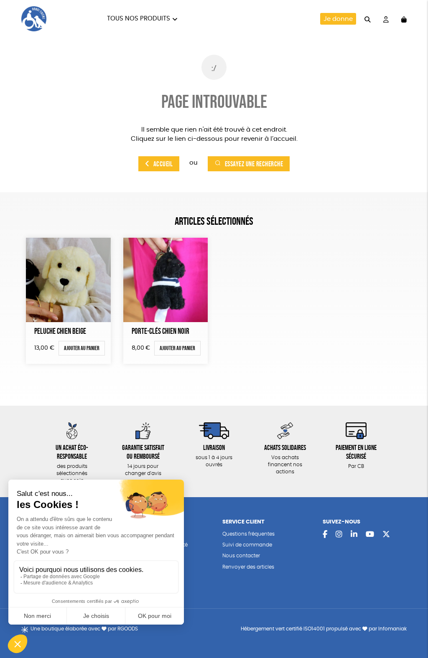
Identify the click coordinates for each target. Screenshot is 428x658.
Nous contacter (241, 556)
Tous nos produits (138, 18)
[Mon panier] (404, 18)
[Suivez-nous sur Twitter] (386, 535)
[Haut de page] (411, 624)
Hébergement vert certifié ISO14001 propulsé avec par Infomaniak (324, 629)
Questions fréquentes (248, 534)
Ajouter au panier (81, 348)
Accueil (163, 164)
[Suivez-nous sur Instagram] (339, 535)
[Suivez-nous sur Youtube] (370, 535)
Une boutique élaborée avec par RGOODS (84, 629)
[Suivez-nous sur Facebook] (325, 535)
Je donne (338, 19)
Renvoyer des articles (248, 567)
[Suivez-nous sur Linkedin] (354, 535)
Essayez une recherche (254, 164)
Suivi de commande (247, 545)
